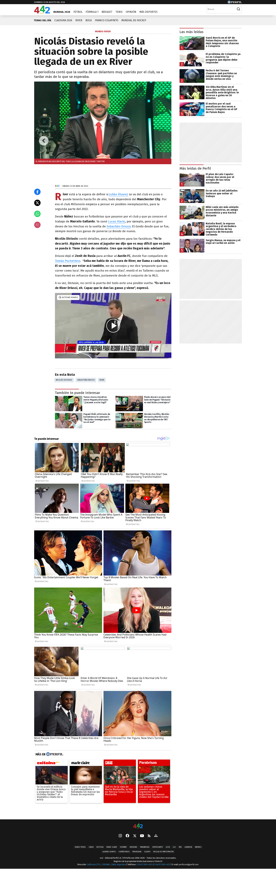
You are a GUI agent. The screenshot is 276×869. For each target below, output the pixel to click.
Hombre (123, 847)
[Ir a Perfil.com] (234, 2)
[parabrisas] (154, 763)
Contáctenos (124, 852)
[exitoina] (51, 763)
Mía (180, 847)
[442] (138, 826)
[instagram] (120, 836)
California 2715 (94, 864)
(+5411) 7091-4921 (144, 864)
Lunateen (188, 847)
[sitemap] (155, 836)
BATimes (198, 847)
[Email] (37, 225)
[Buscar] (238, 9)
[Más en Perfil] (54, 754)
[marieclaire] (86, 763)
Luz (174, 847)
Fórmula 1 (92, 11)
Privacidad (137, 852)
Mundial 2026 (61, 11)
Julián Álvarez (118, 194)
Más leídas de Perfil (195, 168)
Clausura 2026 (63, 20)
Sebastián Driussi (118, 226)
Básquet (107, 11)
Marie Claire (111, 847)
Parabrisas (144, 847)
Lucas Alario (116, 221)
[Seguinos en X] (134, 836)
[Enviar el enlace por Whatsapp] (37, 214)
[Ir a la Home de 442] (42, 12)
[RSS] (149, 836)
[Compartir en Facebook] (37, 192)
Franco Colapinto (106, 20)
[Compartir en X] (37, 203)
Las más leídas (191, 32)
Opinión (131, 11)
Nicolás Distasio (64, 380)
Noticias (99, 847)
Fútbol (77, 11)
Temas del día (42, 20)
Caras (91, 847)
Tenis (119, 11)
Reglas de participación (163, 852)
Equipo (147, 852)
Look (168, 847)
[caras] (120, 763)
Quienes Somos (109, 852)
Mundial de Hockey (133, 20)
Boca (88, 20)
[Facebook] (127, 836)
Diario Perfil (80, 847)
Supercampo (157, 847)
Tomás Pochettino (67, 261)
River (78, 20)
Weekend (133, 847)
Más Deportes (148, 11)
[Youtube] (142, 836)
